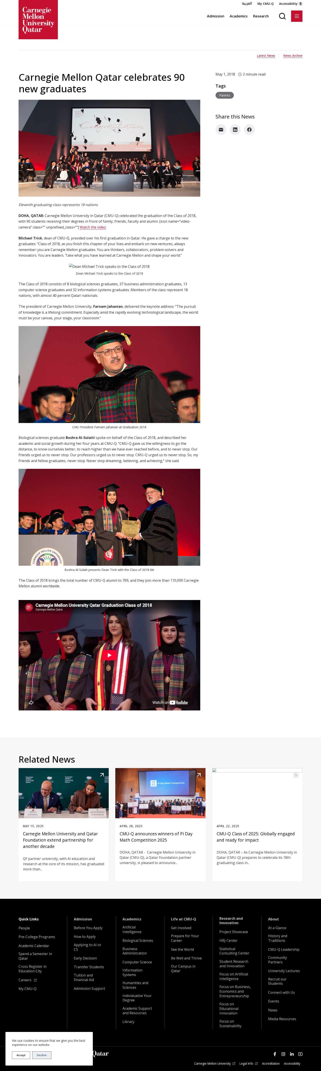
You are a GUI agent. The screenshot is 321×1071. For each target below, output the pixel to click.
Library (128, 1021)
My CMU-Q (265, 4)
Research (261, 16)
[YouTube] (300, 1054)
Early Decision (85, 958)
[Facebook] (249, 129)
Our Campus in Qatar (183, 968)
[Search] (282, 16)
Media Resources (282, 1019)
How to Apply (85, 936)
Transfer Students (89, 967)
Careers (25, 980)
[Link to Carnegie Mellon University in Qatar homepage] (38, 19)
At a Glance (277, 928)
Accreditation (271, 1064)
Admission (215, 16)
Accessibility (288, 4)
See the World (182, 949)
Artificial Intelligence (132, 929)
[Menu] (296, 16)
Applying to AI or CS (87, 947)
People (24, 928)
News (272, 1010)
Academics (239, 16)
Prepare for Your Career (185, 938)
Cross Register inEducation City (33, 968)
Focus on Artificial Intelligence (233, 976)
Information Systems (132, 972)
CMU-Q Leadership (283, 949)
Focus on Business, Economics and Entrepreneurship (235, 991)
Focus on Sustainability (230, 1023)
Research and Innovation (231, 920)
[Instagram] (283, 1054)
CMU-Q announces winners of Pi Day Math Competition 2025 (156, 837)
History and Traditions (277, 938)
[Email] (221, 129)
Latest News (266, 55)
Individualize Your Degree (137, 998)
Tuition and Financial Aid (84, 977)
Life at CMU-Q (183, 919)
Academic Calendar (34, 946)
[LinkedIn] (235, 129)
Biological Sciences (138, 940)
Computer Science (137, 962)
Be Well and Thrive (186, 958)
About (273, 919)
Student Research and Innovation (233, 963)
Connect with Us (281, 992)
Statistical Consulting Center (234, 951)
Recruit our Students (277, 981)
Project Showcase (233, 932)
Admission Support (89, 988)
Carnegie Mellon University (212, 1064)
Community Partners (277, 959)
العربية (247, 3)
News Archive (292, 55)
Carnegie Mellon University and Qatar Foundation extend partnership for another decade (60, 840)
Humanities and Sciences (135, 985)
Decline (42, 1055)
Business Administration (135, 951)
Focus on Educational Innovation (228, 1008)
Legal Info (246, 1064)
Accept (21, 1055)
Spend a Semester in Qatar (35, 956)
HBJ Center (228, 940)
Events (273, 1001)
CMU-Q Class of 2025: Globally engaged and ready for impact (256, 837)
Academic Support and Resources (137, 1010)
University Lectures (284, 971)
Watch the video (93, 227)
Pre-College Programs (37, 937)
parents (224, 95)
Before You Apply (88, 928)
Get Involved (181, 928)
